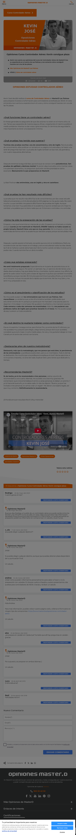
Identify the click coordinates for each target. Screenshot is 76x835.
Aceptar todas (62, 823)
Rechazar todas (62, 828)
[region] (37, 827)
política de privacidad (9, 831)
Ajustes (62, 832)
